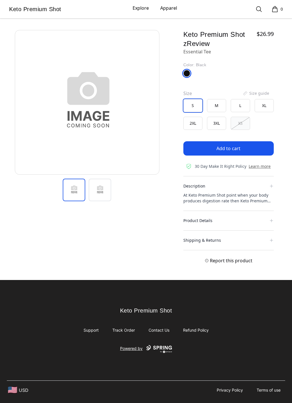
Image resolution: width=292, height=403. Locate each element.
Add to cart (228, 148)
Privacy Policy (230, 390)
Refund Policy (196, 330)
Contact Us (159, 330)
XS (240, 123)
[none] (255, 93)
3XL (216, 123)
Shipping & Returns (202, 240)
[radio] (192, 105)
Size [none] (187, 93)
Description (194, 186)
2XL (193, 123)
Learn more (260, 166)
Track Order (123, 330)
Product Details (197, 220)
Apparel (168, 8)
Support (91, 330)
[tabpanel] (87, 102)
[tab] (74, 190)
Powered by (131, 348)
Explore (141, 8)
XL (264, 105)
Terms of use (269, 390)
